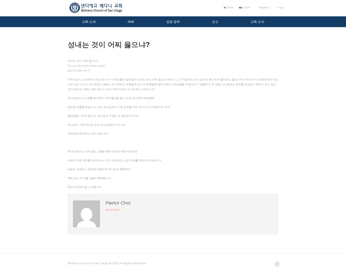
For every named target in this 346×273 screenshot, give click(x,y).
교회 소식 (257, 22)
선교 (215, 22)
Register (264, 7)
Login (280, 7)
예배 (131, 22)
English (246, 7)
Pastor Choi (118, 202)
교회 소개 (89, 22)
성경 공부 (173, 22)
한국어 (230, 7)
